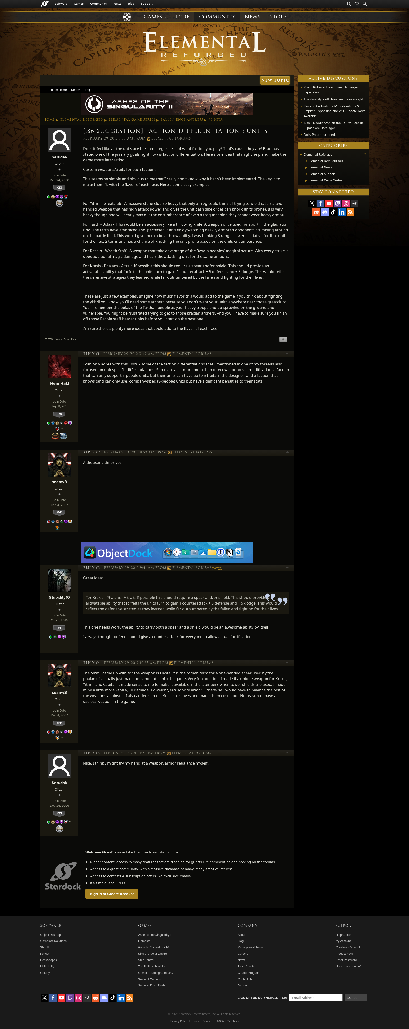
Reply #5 (91, 753)
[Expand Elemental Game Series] (306, 181)
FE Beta (215, 120)
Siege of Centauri (149, 979)
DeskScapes (48, 960)
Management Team (250, 947)
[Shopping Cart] (356, 4)
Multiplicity (47, 966)
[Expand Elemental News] (306, 168)
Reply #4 (91, 663)
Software (61, 3)
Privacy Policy (179, 1021)
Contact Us (245, 979)
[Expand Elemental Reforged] (301, 155)
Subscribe (356, 997)
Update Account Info (349, 966)
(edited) (217, 568)
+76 (59, 414)
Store (278, 16)
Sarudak (59, 157)
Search (75, 90)
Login (88, 90)
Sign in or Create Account (112, 894)
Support (147, 3)
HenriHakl (59, 383)
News (117, 3)
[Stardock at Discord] (324, 212)
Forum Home (58, 90)
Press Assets (246, 966)
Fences (45, 953)
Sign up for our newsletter (262, 997)
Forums (242, 985)
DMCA (220, 1021)
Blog (131, 3)
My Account (343, 941)
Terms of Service (201, 1021)
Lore (183, 16)
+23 (59, 187)
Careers (243, 953)
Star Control (146, 960)
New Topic (275, 80)
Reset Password (346, 960)
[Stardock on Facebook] (320, 203)
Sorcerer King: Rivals (151, 985)
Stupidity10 (59, 597)
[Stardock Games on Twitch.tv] (337, 203)
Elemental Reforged (81, 120)
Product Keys (344, 953)
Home (49, 120)
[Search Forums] (364, 4)
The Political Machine (152, 966)
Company (248, 925)
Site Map (233, 1021)
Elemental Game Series (132, 120)
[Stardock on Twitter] (312, 203)
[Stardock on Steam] (354, 203)
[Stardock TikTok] (333, 212)
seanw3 (59, 482)
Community (98, 3)
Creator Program (248, 973)
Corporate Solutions (53, 941)
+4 (59, 627)
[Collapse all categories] (365, 153)
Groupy (45, 973)
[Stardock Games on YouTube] (329, 203)
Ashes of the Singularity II (154, 934)
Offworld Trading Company (155, 973)
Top (287, 354)
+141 (59, 512)
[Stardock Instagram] (346, 203)
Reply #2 (91, 452)
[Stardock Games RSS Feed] (350, 212)
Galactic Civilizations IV (153, 947)
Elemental (144, 941)
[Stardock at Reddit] (316, 212)
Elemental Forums (171, 138)
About (241, 934)
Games (79, 3)
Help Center (343, 934)
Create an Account (348, 947)
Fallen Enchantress (182, 120)
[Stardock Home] (45, 4)
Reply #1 (91, 354)
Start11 (44, 947)
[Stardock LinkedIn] (342, 212)
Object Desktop (50, 934)
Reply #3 (91, 568)
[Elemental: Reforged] (204, 48)
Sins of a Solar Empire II (153, 953)
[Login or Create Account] (348, 4)
